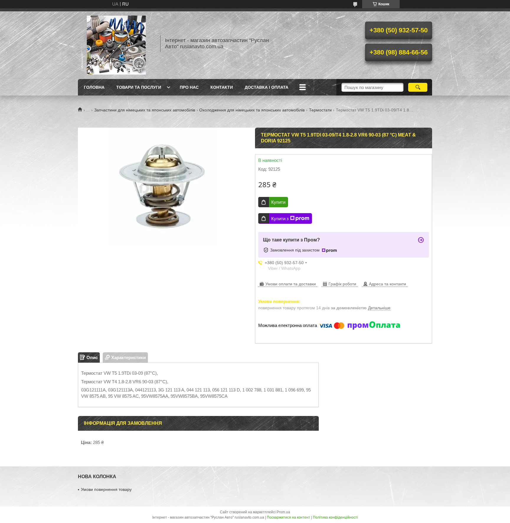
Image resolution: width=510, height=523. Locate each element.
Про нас (189, 87)
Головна (94, 87)
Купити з (280, 218)
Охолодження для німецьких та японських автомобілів (252, 110)
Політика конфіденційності (335, 517)
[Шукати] (417, 87)
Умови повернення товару (106, 489)
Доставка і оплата (266, 87)
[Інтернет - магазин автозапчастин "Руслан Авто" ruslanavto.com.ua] (116, 44)
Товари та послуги (138, 87)
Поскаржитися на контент (288, 517)
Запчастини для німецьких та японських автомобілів (144, 110)
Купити (278, 202)
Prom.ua (283, 512)
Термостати (320, 110)
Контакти (221, 87)
